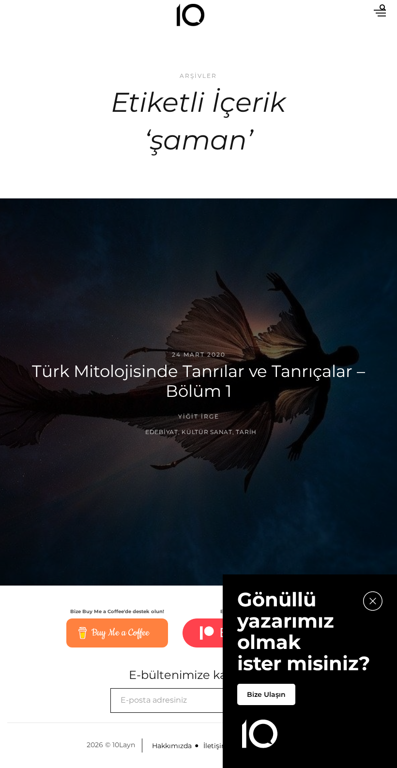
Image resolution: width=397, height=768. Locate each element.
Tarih (246, 431)
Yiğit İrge (198, 416)
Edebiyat (161, 431)
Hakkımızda (172, 745)
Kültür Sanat (207, 431)
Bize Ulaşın (266, 694)
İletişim (216, 745)
